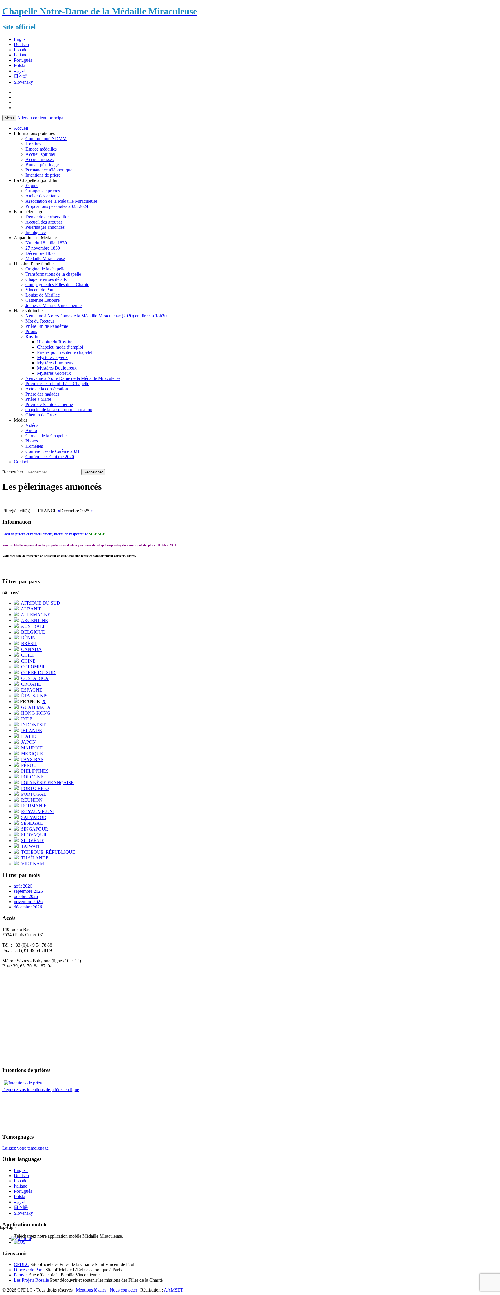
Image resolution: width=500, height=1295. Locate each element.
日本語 (21, 76)
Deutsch (21, 44)
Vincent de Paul (39, 289)
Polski (19, 65)
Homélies (34, 446)
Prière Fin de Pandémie (46, 326)
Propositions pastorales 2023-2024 (56, 206)
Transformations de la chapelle (53, 274)
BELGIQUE (33, 632)
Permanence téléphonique (48, 169)
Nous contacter (123, 1289)
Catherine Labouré (42, 300)
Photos (31, 440)
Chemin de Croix (41, 414)
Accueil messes (39, 159)
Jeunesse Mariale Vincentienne (53, 305)
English (21, 39)
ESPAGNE (31, 689)
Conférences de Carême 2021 (52, 451)
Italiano (20, 54)
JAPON (28, 742)
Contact (21, 461)
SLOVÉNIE (32, 840)
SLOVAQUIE (34, 834)
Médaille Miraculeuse (45, 258)
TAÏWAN (30, 846)
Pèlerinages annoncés (45, 227)
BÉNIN (28, 637)
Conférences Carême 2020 (49, 456)
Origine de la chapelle (45, 268)
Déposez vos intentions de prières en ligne (40, 1089)
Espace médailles (41, 149)
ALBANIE (31, 608)
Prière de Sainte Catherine (49, 404)
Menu (9, 118)
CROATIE (31, 684)
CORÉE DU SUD (38, 672)
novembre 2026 (28, 901)
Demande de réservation (47, 216)
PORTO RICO (35, 788)
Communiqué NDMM (46, 138)
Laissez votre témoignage (25, 1148)
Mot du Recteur (39, 321)
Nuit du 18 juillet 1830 (46, 242)
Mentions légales (91, 1289)
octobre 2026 (26, 896)
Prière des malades (42, 394)
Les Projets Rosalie (31, 1280)
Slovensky (23, 82)
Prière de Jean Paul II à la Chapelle (57, 383)
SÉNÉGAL (32, 823)
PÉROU (29, 765)
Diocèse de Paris (29, 1269)
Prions (31, 331)
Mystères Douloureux (57, 367)
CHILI (27, 655)
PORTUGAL (33, 794)
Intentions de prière (42, 175)
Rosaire (32, 336)
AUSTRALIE (34, 626)
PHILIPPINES (35, 771)
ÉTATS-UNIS (34, 695)
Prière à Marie (38, 399)
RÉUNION (32, 800)
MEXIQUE (32, 753)
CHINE (28, 661)
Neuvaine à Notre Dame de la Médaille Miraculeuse (72, 378)
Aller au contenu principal (41, 117)
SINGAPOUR (34, 828)
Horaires (33, 143)
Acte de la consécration (46, 388)
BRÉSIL (29, 643)
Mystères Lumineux (55, 362)
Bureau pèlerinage (42, 164)
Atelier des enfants (42, 195)
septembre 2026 (28, 891)
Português (23, 60)
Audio (31, 430)
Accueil (21, 128)
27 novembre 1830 (42, 248)
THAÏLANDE (35, 857)
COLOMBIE (33, 666)
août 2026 (23, 886)
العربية (20, 70)
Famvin (21, 1274)
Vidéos (31, 425)
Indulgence (35, 232)
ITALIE (28, 736)
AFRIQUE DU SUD (40, 603)
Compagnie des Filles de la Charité (57, 284)
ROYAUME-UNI (37, 811)
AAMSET (173, 1289)
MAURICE (32, 747)
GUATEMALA (36, 707)
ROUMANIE (34, 805)
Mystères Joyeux (52, 357)
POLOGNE (32, 776)
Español (21, 49)
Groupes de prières (42, 190)
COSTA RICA (35, 678)
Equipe (31, 185)
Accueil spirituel (40, 154)
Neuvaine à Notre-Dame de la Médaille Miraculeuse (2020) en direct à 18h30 (96, 315)
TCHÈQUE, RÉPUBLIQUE (48, 852)
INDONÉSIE (33, 724)
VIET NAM (32, 863)
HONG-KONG (35, 713)
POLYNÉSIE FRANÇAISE (47, 782)
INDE (26, 718)
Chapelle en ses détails (46, 279)
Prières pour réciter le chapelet (64, 352)
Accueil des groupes (43, 222)
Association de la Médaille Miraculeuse (61, 201)
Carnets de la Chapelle (46, 435)
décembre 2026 (28, 906)
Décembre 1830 (40, 253)
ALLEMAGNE (35, 614)
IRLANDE (31, 730)
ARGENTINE (34, 620)
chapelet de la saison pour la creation (58, 409)
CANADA (31, 649)
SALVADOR (33, 817)
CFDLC (21, 1264)
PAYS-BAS (32, 759)
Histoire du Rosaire (54, 341)
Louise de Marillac (42, 294)
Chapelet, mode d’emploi (60, 347)
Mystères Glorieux (54, 373)
